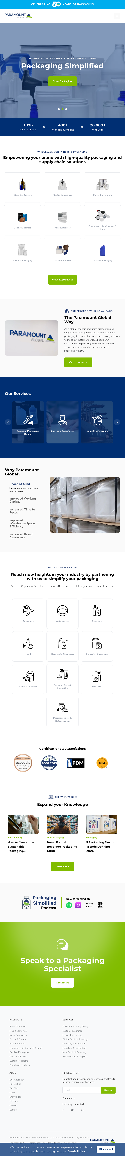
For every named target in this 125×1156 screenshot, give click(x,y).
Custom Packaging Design (75, 1026)
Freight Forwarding (72, 1035)
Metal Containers (18, 1035)
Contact (13, 1109)
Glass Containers (18, 1026)
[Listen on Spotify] (69, 905)
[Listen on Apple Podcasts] (78, 905)
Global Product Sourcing (75, 1039)
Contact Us (62, 982)
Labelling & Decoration (74, 1048)
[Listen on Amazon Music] (89, 905)
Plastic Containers (18, 1030)
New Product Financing (74, 1052)
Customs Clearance (72, 1030)
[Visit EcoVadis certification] (23, 763)
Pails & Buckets (17, 1043)
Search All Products (19, 1065)
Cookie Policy (76, 1151)
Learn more (62, 866)
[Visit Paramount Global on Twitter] (76, 1112)
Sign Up (108, 1090)
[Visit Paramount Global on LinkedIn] (86, 1112)
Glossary (13, 1101)
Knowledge (15, 1096)
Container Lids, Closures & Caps (25, 1048)
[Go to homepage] (18, 15)
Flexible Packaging (19, 1052)
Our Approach (16, 1079)
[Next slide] (117, 422)
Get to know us (78, 362)
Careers (13, 1105)
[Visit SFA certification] (102, 763)
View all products (62, 279)
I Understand (106, 1149)
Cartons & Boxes (18, 1056)
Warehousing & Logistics (75, 1056)
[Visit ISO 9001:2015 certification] (49, 763)
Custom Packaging (18, 1060)
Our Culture (15, 1084)
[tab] (59, 109)
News (12, 1092)
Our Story (14, 1088)
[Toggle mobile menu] (117, 16)
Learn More (62, 81)
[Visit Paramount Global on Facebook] (66, 1112)
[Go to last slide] (8, 422)
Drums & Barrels (17, 1039)
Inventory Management (74, 1043)
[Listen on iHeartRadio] (100, 905)
